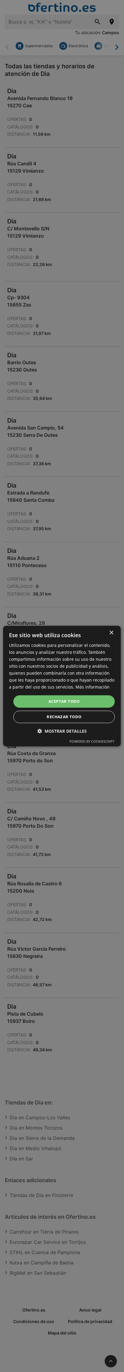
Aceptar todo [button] (64, 701)
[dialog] (62, 686)
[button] (62, 731)
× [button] (111, 633)
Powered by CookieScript (92, 741)
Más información (93, 687)
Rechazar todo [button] (64, 716)
